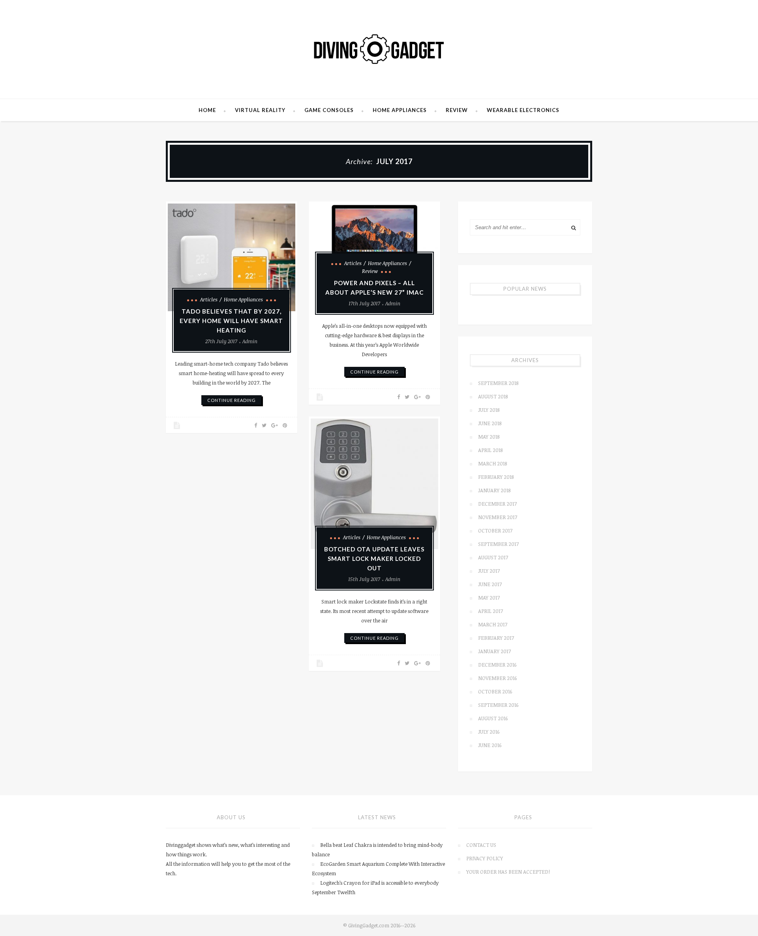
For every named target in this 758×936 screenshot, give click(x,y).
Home (207, 110)
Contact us (481, 844)
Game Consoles (329, 110)
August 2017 (493, 557)
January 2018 (494, 490)
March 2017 (492, 624)
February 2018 (496, 476)
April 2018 (490, 450)
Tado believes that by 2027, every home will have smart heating (231, 321)
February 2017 (496, 637)
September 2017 (498, 543)
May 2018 (488, 436)
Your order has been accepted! (508, 871)
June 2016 (489, 745)
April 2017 (490, 611)
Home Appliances (400, 110)
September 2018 (498, 383)
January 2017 (494, 651)
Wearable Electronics (523, 110)
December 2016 (497, 664)
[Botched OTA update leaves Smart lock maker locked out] (374, 483)
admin (249, 341)
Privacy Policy (484, 858)
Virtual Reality (260, 110)
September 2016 (498, 704)
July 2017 (489, 570)
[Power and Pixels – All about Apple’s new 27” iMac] (374, 239)
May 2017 (489, 597)
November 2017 (497, 517)
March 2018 (492, 463)
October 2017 (495, 530)
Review (457, 110)
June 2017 (490, 584)
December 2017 (497, 503)
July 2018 (488, 409)
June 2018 (489, 423)
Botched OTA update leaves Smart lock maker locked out (374, 559)
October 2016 (495, 691)
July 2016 (488, 731)
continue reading (231, 400)
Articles (209, 299)
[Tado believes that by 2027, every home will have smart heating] (231, 257)
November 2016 (497, 678)
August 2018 (493, 396)
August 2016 (493, 718)
